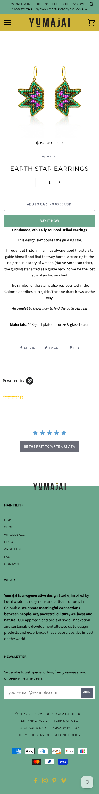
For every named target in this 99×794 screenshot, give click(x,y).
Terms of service (34, 735)
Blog (8, 541)
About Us (12, 549)
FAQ (7, 556)
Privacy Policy (65, 727)
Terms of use (66, 720)
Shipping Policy (35, 720)
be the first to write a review (49, 446)
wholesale (14, 534)
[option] (49, 92)
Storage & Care (34, 727)
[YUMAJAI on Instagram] (45, 781)
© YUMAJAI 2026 (28, 713)
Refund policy (67, 735)
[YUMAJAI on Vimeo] (64, 781)
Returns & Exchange (65, 713)
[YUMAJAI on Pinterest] (54, 781)
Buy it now (49, 220)
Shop (8, 527)
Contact (12, 564)
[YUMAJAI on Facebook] (35, 781)
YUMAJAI (49, 157)
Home (9, 519)
